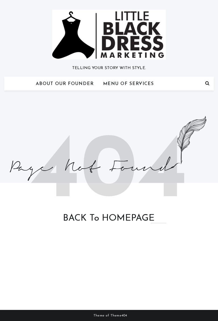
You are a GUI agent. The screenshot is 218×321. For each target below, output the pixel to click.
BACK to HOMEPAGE (109, 218)
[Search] (207, 83)
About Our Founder (65, 84)
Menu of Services (128, 84)
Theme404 (118, 315)
